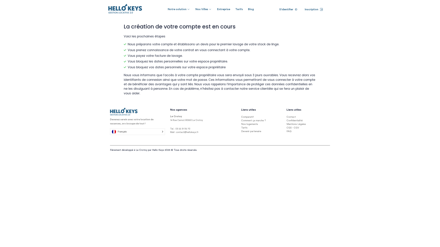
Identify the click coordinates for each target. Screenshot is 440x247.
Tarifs (239, 9)
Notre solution (177, 9)
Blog (251, 9)
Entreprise (223, 9)
